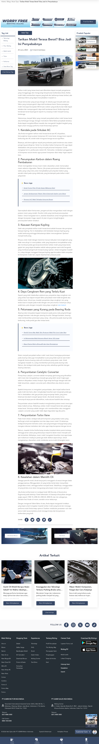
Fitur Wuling (7, 46)
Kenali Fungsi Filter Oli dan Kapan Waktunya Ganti (39, 188)
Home (3, 2)
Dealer (18, 643)
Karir (47, 662)
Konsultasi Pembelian (19, 667)
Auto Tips (15, 2)
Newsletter (64, 668)
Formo (3, 692)
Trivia (5, 56)
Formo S (4, 684)
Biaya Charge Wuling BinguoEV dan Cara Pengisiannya (41, 344)
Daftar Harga (20, 647)
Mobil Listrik (7, 51)
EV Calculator (20, 655)
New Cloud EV (6, 662)
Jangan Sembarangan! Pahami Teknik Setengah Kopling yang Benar (45, 193)
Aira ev (3, 643)
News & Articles (51, 658)
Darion (3, 651)
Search (63, 671)
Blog (8, 2)
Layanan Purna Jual (67, 643)
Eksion (3, 647)
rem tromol (62, 305)
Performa (6, 61)
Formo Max (4, 688)
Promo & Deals (21, 662)
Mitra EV (4, 666)
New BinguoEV (6, 658)
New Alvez (4, 673)
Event (33, 651)
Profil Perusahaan (51, 643)
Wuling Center (35, 658)
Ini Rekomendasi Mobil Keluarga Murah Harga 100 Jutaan (41, 338)
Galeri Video (35, 655)
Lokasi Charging (66, 658)
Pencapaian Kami (51, 651)
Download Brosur (21, 658)
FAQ (32, 647)
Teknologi (34, 643)
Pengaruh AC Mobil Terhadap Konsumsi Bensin (38, 199)
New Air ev (4, 655)
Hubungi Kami (65, 664)
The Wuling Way (51, 647)
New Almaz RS (5, 669)
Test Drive (34, 662)
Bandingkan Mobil (22, 651)
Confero (3, 681)
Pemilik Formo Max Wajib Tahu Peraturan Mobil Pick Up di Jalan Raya (45, 332)
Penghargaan (50, 655)
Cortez (3, 677)
